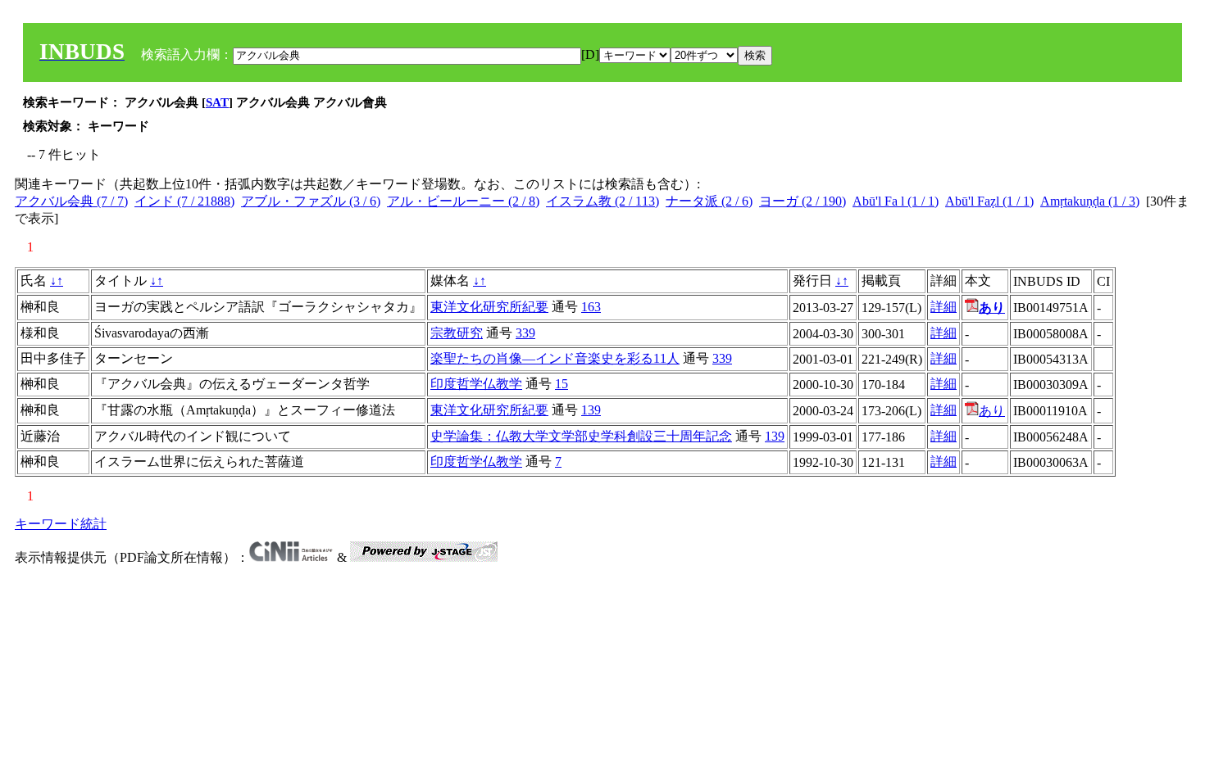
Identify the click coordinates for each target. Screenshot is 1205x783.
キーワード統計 (61, 524)
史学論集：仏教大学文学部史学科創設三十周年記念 (581, 436)
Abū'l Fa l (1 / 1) (896, 201)
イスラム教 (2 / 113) (602, 201)
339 (525, 333)
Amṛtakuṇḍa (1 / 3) (1089, 201)
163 (591, 307)
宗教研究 (456, 333)
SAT (217, 102)
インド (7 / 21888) (184, 201)
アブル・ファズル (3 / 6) (310, 201)
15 (561, 384)
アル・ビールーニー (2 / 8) (463, 201)
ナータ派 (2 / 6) (709, 201)
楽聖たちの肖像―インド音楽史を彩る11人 (555, 358)
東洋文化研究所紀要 (489, 307)
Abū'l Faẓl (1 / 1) (989, 201)
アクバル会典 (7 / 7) (71, 201)
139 (591, 410)
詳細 (943, 307)
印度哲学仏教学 (476, 384)
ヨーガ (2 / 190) (802, 201)
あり (992, 411)
